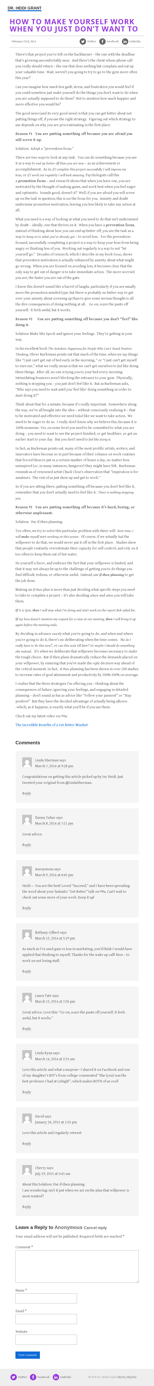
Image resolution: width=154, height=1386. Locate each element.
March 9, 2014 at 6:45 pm (54, 875)
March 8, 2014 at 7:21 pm (54, 823)
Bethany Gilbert (47, 932)
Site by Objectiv (127, 1377)
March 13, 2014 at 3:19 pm (55, 938)
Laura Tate (43, 996)
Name (21, 1290)
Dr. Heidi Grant (25, 8)
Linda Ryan (43, 1053)
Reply (26, 793)
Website (21, 1332)
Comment (24, 1247)
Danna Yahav (45, 818)
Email (20, 1311)
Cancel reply (95, 1228)
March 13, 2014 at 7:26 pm (55, 1001)
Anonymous (68, 1227)
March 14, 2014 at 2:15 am (55, 1059)
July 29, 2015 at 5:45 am (52, 1174)
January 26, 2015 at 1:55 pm (56, 1122)
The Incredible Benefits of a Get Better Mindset (51, 725)
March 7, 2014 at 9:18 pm (54, 766)
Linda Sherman (47, 760)
